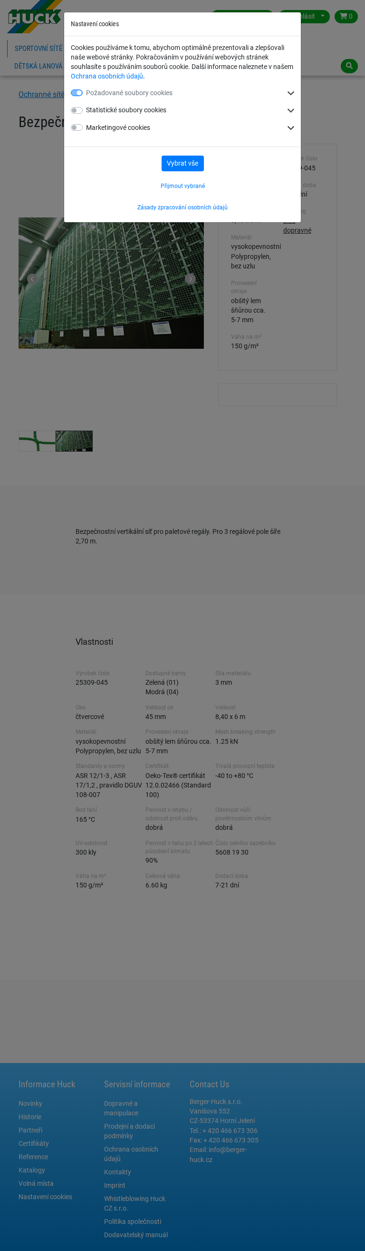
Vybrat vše (182, 163)
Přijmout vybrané (183, 186)
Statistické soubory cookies (126, 110)
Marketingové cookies (118, 127)
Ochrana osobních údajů (107, 76)
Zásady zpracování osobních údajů (182, 207)
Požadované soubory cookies (129, 93)
